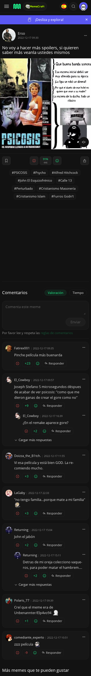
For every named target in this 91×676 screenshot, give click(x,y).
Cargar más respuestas (35, 440)
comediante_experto (29, 637)
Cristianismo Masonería (58, 188)
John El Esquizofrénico (36, 180)
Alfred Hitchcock (66, 172)
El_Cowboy (22, 380)
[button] (73, 6)
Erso (21, 33)
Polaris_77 (21, 600)
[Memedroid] (17, 6)
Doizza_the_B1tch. (27, 456)
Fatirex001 (22, 348)
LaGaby (19, 493)
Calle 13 (66, 180)
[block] (85, 35)
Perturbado (24, 188)
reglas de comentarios (57, 333)
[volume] (84, 142)
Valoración (55, 293)
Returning (21, 530)
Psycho (40, 172)
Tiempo (78, 293)
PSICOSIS (20, 172)
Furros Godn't (64, 196)
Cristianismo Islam (31, 196)
